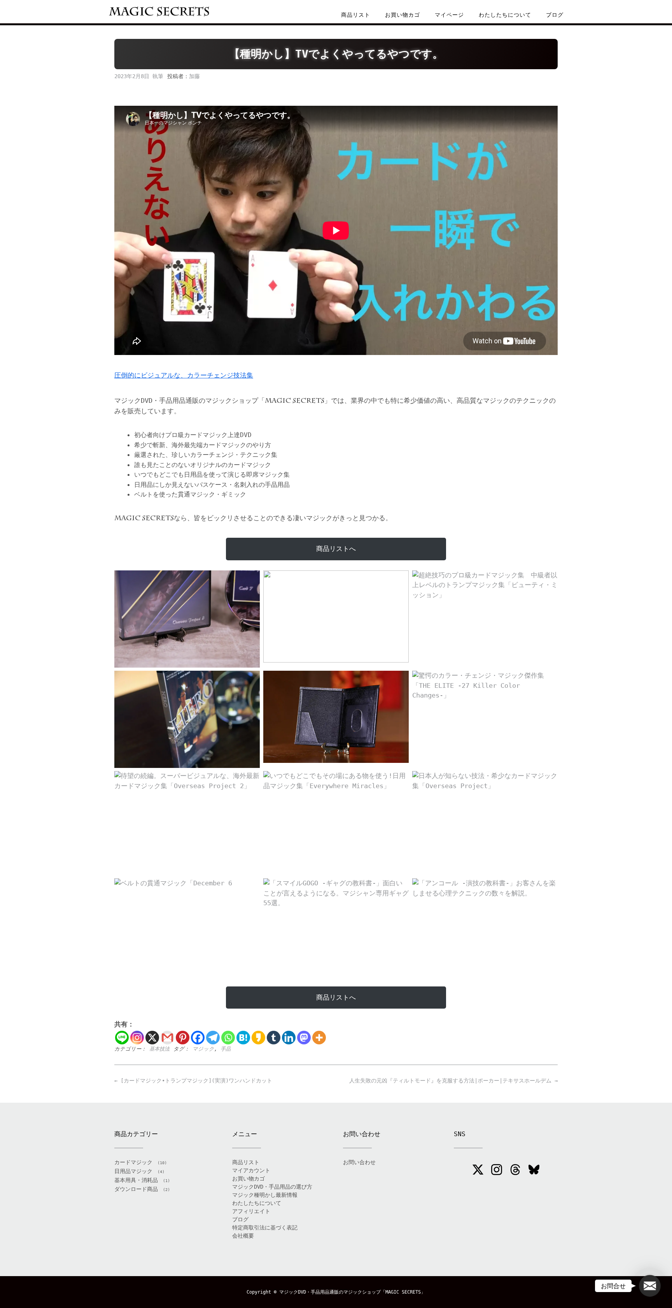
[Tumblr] (273, 1037)
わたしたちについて (505, 15)
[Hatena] (243, 1037)
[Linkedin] (289, 1037)
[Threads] (515, 1170)
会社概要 (243, 1236)
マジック (203, 1049)
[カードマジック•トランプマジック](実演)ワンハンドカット (193, 1080)
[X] (152, 1037)
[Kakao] (258, 1037)
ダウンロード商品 (136, 1189)
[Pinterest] (182, 1037)
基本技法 (159, 1049)
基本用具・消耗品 (136, 1180)
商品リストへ (336, 549)
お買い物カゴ (402, 15)
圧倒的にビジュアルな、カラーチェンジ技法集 (183, 375)
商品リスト (355, 15)
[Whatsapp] (228, 1037)
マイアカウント (251, 1170)
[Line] (122, 1037)
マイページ (449, 15)
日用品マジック (133, 1171)
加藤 (194, 76)
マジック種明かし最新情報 (265, 1195)
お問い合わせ (359, 1162)
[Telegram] (213, 1037)
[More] (319, 1037)
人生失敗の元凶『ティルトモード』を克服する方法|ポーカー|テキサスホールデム (453, 1080)
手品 (225, 1049)
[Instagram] (137, 1037)
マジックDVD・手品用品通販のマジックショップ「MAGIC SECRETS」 (352, 1292)
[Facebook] (198, 1037)
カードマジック (133, 1162)
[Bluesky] (533, 1170)
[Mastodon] (304, 1037)
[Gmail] (167, 1037)
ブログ (555, 15)
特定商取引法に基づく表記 (265, 1227)
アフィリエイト (251, 1211)
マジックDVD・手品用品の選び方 (272, 1187)
